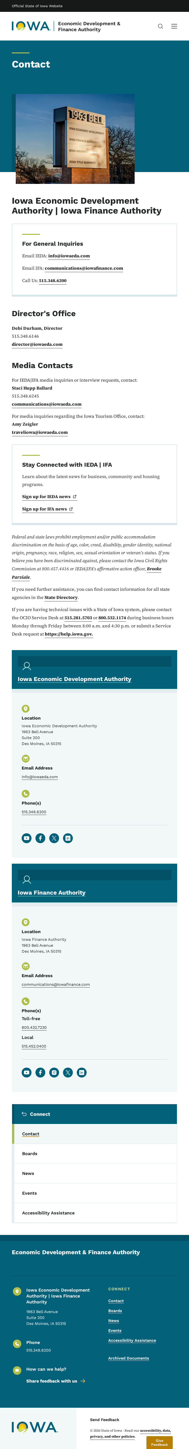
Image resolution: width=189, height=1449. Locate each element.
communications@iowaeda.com (46, 404)
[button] (159, 1442)
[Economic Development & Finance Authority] (31, 26)
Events (115, 1330)
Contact (116, 1300)
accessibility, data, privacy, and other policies (130, 1433)
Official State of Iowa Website (37, 6)
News (113, 1320)
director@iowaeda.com (37, 344)
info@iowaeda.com (69, 256)
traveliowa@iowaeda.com (40, 432)
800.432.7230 (34, 1027)
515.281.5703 (78, 618)
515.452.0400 (34, 1046)
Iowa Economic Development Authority (74, 679)
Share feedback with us (51, 1380)
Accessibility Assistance (132, 1340)
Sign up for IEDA (46, 496)
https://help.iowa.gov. (69, 634)
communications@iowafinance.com (84, 268)
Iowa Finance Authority (52, 892)
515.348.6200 (52, 280)
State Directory (61, 597)
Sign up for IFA (44, 509)
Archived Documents (128, 1358)
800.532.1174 (112, 618)
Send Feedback (104, 1419)
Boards (115, 1310)
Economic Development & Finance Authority (89, 26)
